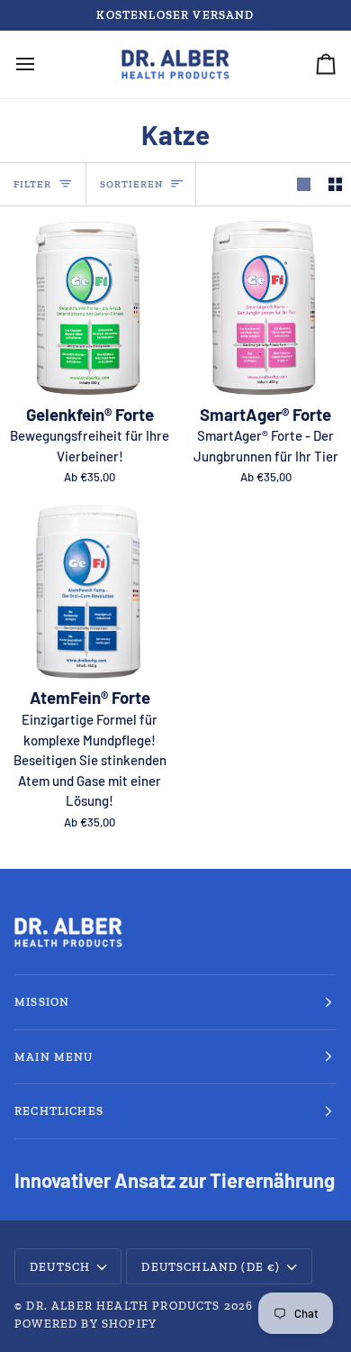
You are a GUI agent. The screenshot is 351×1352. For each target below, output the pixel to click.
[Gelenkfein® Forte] (88, 308)
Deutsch (60, 1267)
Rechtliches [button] (59, 1111)
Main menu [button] (54, 1057)
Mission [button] (41, 1002)
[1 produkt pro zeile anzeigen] (304, 184)
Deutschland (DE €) (210, 1267)
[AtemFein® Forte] (88, 592)
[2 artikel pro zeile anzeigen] (335, 184)
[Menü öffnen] (41, 64)
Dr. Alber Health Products (123, 1305)
